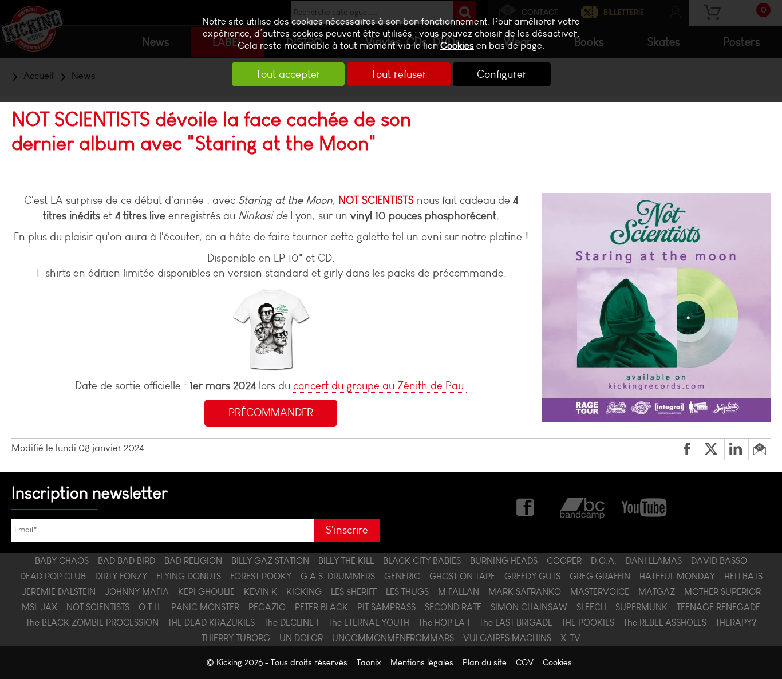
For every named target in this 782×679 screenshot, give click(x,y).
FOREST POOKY (260, 576)
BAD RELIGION (193, 560)
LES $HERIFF (354, 591)
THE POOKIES (588, 622)
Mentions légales (421, 662)
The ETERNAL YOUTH (368, 622)
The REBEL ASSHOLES (664, 622)
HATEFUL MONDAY (677, 576)
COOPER (564, 560)
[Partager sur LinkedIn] (736, 449)
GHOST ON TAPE (462, 576)
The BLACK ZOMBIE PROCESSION (92, 622)
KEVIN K (260, 591)
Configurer (502, 74)
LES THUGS (407, 591)
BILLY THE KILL (346, 560)
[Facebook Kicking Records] (526, 506)
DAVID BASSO (719, 560)
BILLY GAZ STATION (270, 560)
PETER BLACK (321, 607)
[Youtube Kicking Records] (643, 506)
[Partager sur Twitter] (712, 449)
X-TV (570, 638)
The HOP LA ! (444, 622)
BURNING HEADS (504, 560)
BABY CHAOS (62, 560)
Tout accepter (288, 74)
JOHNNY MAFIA (137, 591)
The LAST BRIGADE (515, 622)
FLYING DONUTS (188, 576)
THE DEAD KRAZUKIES (211, 622)
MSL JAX (39, 607)
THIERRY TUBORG (236, 638)
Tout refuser (398, 74)
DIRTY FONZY (121, 576)
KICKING (304, 591)
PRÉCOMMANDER (270, 412)
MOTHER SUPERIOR (722, 591)
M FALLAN (458, 591)
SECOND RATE (453, 607)
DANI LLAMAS (654, 560)
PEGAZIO (267, 607)
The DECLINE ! (291, 622)
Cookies (457, 46)
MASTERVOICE (599, 591)
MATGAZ (656, 591)
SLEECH (591, 607)
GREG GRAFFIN (600, 576)
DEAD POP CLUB (53, 576)
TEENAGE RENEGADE (718, 607)
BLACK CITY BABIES (422, 560)
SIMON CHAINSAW (529, 607)
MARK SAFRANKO (524, 591)
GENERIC (402, 576)
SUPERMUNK (641, 607)
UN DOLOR (301, 638)
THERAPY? (736, 622)
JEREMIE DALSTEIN (59, 591)
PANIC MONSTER (205, 607)
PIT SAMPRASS (386, 607)
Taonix (369, 662)
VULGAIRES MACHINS (507, 638)
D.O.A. (604, 560)
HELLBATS (743, 576)
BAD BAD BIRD (126, 560)
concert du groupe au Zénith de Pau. (380, 385)
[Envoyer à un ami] (759, 449)
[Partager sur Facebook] (688, 449)
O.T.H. (150, 607)
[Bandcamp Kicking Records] (583, 506)
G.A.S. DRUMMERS (338, 576)
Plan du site (485, 662)
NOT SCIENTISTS (376, 200)
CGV (525, 662)
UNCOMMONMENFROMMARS (393, 638)
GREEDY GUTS (532, 576)
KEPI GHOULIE (206, 591)
